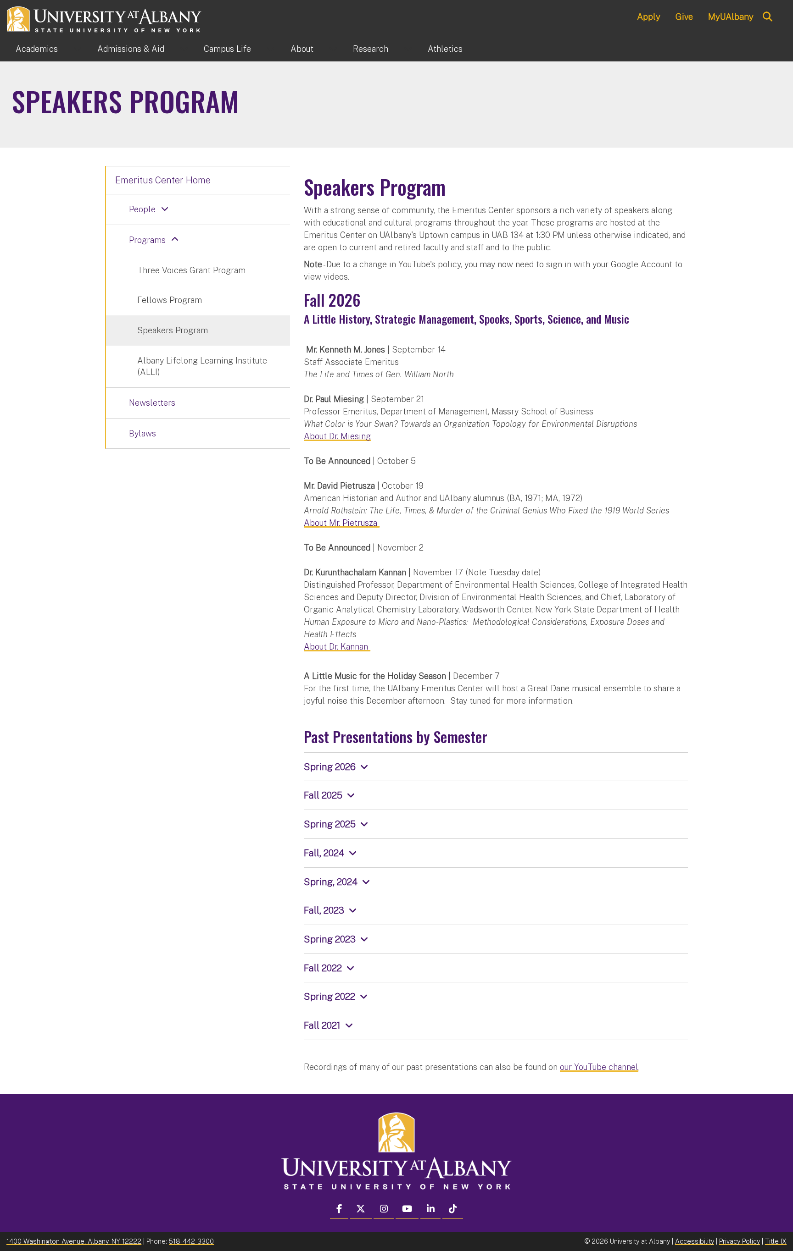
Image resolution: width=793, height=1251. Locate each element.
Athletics (445, 49)
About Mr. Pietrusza (342, 523)
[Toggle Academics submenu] (77, 49)
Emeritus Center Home (163, 180)
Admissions (130, 49)
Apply (648, 16)
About (301, 49)
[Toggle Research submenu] (408, 49)
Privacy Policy (739, 1241)
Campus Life (227, 49)
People (142, 209)
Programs (147, 240)
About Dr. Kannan (337, 646)
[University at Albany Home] (104, 18)
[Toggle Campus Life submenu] (270, 49)
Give (684, 16)
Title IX (776, 1241)
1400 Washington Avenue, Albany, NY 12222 (73, 1241)
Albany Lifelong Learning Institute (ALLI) (202, 366)
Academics (37, 49)
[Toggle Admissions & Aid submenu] (184, 49)
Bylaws (142, 433)
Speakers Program (172, 330)
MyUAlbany (731, 16)
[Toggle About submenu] (333, 49)
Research (370, 49)
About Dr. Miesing (337, 436)
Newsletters (152, 403)
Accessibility (694, 1241)
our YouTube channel (599, 1067)
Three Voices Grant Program (191, 270)
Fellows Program (169, 300)
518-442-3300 (191, 1241)
